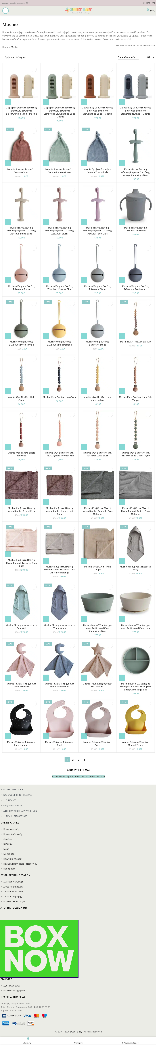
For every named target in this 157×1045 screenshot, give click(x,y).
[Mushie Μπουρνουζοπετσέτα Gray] (135, 544)
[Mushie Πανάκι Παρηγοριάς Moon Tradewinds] (59, 661)
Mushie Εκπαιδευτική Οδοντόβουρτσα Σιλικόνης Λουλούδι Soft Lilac (97, 230)
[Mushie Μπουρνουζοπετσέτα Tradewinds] (59, 602)
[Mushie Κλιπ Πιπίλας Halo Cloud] (21, 374)
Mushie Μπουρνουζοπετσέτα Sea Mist (21, 627)
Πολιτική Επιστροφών (14, 901)
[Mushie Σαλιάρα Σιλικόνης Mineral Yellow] (135, 719)
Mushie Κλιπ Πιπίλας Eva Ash (135, 341)
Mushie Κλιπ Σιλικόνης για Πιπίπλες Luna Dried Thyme (135, 454)
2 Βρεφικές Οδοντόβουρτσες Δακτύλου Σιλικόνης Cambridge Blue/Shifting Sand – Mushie (59, 112)
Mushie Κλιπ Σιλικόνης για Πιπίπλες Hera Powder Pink (59, 454)
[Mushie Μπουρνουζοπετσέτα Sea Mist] (21, 602)
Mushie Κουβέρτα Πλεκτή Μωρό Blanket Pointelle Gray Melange (97, 511)
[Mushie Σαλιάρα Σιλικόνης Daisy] (97, 719)
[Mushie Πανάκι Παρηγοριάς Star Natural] (97, 661)
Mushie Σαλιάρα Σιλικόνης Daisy (97, 744)
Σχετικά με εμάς (11, 985)
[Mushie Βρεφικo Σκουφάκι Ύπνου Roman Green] (59, 146)
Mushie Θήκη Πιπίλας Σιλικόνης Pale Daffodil (59, 343)
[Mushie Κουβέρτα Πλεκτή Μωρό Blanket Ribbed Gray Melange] (135, 485)
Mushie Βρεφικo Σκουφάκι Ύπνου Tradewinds (98, 171)
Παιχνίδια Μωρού (12, 858)
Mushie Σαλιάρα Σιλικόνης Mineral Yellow (135, 744)
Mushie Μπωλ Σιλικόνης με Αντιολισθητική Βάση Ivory (135, 627)
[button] (8, 102)
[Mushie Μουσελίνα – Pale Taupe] (97, 544)
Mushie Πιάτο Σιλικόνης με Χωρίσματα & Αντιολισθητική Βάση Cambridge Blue (135, 686)
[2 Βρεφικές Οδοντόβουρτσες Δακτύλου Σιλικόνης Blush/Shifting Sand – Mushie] (21, 85)
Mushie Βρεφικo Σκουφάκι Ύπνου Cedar (21, 171)
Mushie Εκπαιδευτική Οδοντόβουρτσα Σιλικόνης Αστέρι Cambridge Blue (135, 172)
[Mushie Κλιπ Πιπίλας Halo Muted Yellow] (97, 374)
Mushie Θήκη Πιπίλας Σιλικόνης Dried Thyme (21, 343)
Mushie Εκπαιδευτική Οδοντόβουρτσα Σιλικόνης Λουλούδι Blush (59, 230)
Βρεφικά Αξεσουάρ (12, 834)
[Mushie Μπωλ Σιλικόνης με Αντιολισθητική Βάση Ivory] (135, 602)
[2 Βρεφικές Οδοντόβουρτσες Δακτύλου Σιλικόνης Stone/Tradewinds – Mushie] (135, 85)
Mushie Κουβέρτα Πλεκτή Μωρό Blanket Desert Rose (21, 510)
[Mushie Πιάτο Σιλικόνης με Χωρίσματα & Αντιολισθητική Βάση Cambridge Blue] (135, 661)
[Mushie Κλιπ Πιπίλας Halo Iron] (59, 374)
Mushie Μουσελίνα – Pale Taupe (97, 568)
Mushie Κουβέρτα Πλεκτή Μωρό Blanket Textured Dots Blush (21, 562)
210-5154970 (149, 3)
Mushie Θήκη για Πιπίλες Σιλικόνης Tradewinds (135, 288)
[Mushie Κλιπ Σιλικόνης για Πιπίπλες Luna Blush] (97, 430)
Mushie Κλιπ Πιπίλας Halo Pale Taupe (135, 399)
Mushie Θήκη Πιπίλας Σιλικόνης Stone (97, 343)
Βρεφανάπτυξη (11, 829)
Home (5, 47)
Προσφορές (9, 868)
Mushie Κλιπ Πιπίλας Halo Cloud (21, 399)
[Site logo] (78, 10)
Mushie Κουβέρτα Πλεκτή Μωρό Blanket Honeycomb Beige (59, 511)
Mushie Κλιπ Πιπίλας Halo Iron (59, 397)
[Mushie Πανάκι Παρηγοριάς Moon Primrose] (21, 661)
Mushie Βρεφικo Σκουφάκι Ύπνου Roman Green (59, 171)
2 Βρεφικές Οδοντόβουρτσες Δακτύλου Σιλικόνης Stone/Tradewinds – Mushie (135, 110)
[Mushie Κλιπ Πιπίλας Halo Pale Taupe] (135, 374)
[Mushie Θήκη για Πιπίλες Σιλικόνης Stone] (97, 263)
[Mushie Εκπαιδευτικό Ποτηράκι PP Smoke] (135, 205)
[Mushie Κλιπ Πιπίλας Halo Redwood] (21, 430)
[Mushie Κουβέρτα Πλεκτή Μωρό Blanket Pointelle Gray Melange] (97, 485)
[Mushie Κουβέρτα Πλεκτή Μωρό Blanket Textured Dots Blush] (21, 540)
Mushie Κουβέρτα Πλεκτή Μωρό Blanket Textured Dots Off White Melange (59, 569)
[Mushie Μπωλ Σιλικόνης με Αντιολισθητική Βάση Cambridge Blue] (97, 602)
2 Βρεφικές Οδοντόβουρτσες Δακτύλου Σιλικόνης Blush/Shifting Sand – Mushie (21, 110)
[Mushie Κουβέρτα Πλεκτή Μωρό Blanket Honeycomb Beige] (59, 485)
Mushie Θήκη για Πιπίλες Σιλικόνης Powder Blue (59, 288)
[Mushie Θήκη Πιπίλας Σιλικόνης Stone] (97, 319)
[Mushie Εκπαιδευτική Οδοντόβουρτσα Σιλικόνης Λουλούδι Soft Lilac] (97, 205)
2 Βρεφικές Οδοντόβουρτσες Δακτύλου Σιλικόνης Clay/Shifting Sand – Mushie (97, 110)
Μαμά (6, 848)
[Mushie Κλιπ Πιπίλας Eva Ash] (135, 319)
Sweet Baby (76, 1031)
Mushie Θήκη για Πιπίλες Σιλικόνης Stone (97, 288)
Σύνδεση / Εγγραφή (13, 881)
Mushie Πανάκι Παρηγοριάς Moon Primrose (21, 685)
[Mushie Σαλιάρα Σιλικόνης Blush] (59, 719)
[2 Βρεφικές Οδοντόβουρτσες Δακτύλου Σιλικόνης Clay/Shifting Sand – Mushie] (97, 85)
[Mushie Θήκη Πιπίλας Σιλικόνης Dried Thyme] (21, 319)
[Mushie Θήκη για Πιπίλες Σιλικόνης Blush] (21, 263)
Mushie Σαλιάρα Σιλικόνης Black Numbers (21, 744)
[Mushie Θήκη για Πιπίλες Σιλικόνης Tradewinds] (135, 263)
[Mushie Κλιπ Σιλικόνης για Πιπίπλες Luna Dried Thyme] (135, 430)
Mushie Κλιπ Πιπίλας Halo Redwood (21, 454)
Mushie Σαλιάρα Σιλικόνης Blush (59, 744)
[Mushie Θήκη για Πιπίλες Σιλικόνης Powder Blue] (59, 263)
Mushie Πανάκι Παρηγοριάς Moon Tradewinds (59, 685)
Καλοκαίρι (8, 843)
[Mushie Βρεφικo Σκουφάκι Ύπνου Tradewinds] (97, 146)
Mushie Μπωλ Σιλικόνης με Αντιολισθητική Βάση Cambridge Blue (97, 628)
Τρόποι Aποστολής (13, 891)
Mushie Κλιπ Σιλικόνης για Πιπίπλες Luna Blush (97, 454)
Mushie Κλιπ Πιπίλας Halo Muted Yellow (97, 399)
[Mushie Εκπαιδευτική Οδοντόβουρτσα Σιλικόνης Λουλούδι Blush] (59, 205)
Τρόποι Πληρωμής (12, 896)
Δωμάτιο (7, 839)
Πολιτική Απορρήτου (14, 990)
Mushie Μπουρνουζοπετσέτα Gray (135, 568)
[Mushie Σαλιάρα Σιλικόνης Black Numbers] (21, 719)
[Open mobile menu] (5, 11)
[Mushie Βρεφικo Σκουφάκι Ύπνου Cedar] (21, 146)
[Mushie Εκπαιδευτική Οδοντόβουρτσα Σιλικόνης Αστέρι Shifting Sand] (21, 205)
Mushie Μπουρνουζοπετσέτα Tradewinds (59, 627)
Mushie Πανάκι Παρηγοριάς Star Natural (98, 685)
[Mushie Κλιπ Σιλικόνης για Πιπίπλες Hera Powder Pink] (59, 430)
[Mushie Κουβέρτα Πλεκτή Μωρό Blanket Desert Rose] (21, 485)
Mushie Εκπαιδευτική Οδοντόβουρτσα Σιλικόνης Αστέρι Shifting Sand (21, 230)
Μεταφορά (8, 853)
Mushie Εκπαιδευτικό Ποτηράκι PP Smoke (135, 229)
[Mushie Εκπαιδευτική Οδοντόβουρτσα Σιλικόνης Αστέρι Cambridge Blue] (135, 146)
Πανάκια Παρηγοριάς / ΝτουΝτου (20, 863)
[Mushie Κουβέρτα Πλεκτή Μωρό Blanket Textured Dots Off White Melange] (59, 544)
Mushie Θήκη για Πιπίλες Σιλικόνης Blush (21, 288)
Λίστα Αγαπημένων (13, 886)
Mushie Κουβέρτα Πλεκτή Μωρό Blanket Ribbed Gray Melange (135, 511)
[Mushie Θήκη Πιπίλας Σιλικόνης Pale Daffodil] (59, 319)
